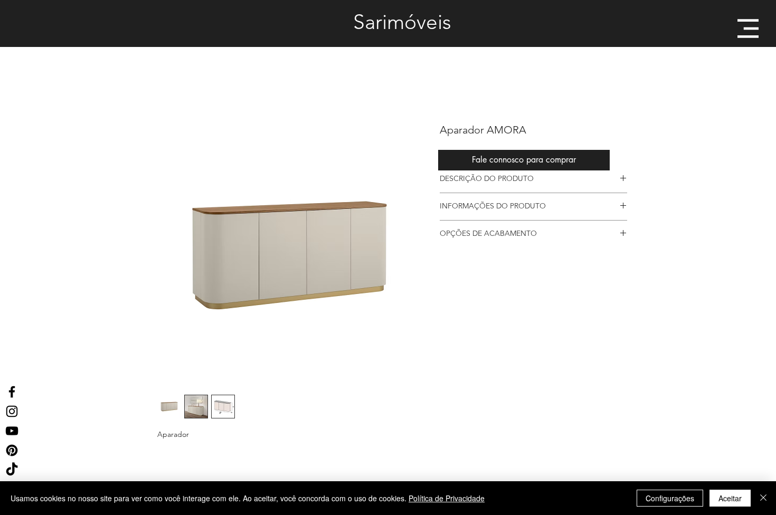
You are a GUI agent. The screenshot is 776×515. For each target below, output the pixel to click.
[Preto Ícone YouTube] (12, 430)
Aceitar (730, 498)
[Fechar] (763, 498)
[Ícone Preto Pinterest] (12, 450)
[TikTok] (12, 470)
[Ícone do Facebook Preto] (12, 391)
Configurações (670, 498)
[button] (748, 28)
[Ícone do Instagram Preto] (12, 411)
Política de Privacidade (447, 498)
